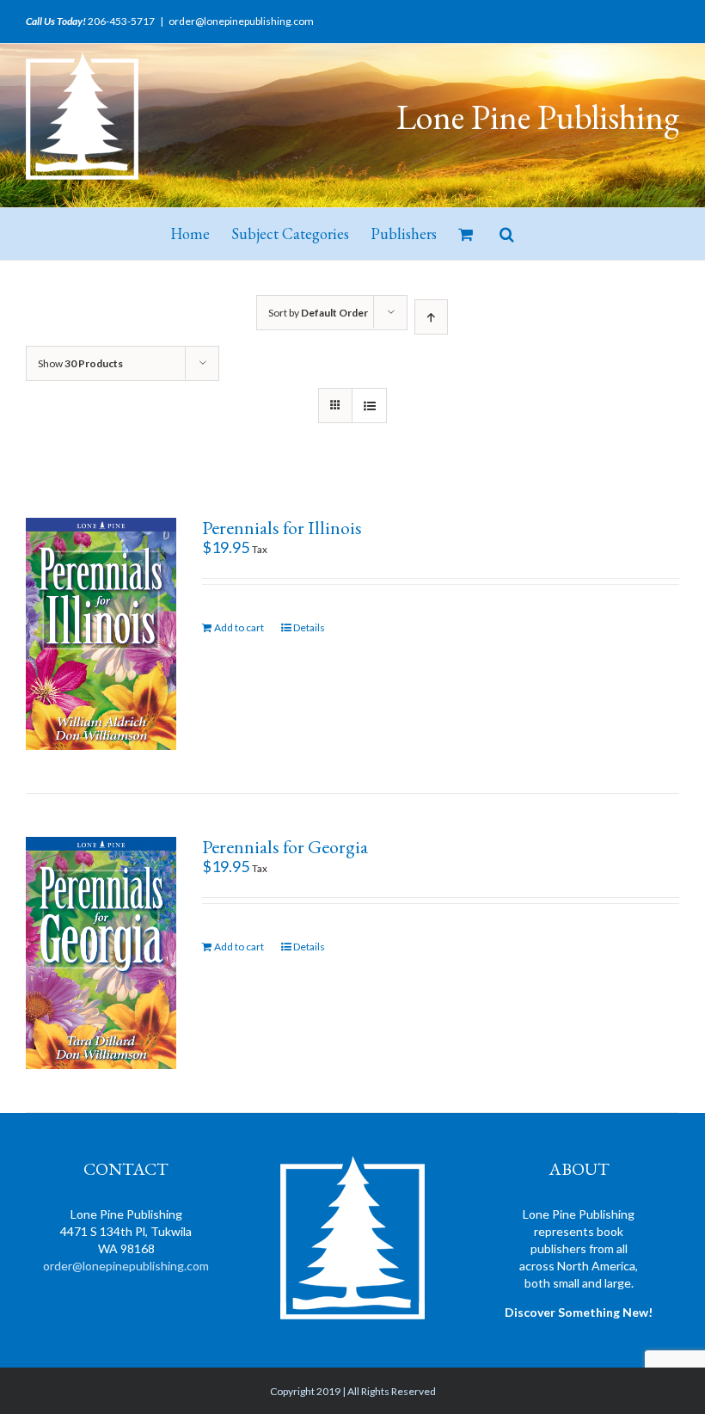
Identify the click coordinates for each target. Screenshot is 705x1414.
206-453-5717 (121, 21)
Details (309, 627)
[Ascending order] (431, 317)
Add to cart (239, 627)
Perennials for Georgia (285, 846)
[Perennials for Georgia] (101, 953)
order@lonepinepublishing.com (241, 21)
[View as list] (369, 405)
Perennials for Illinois (282, 527)
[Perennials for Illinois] (101, 634)
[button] (507, 234)
